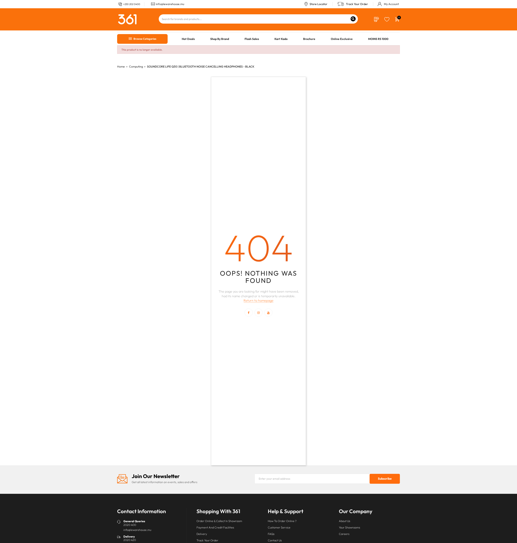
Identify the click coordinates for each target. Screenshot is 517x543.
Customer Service (279, 527)
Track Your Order (357, 4)
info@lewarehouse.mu (170, 4)
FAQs (271, 534)
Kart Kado (281, 39)
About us (344, 521)
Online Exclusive (342, 39)
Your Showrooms (349, 527)
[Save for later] (386, 19)
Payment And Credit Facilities (215, 527)
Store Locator (318, 4)
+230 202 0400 (131, 4)
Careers (344, 534)
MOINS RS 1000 (378, 39)
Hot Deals (188, 39)
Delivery (202, 534)
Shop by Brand (219, 39)
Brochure (309, 39)
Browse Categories (144, 38)
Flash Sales (252, 39)
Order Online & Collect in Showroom (219, 521)
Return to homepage (258, 300)
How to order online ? (282, 521)
